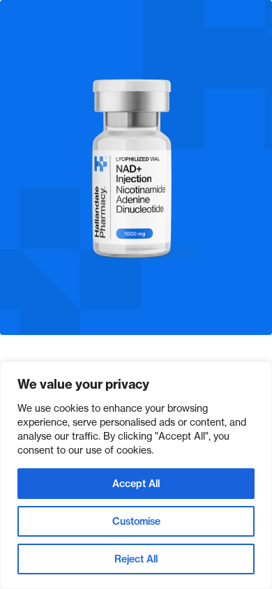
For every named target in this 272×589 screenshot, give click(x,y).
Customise (136, 521)
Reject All (136, 559)
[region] (136, 475)
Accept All (136, 483)
